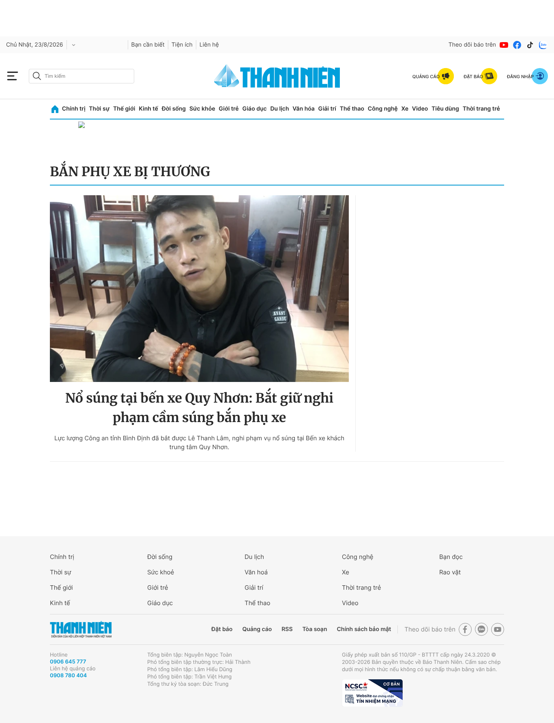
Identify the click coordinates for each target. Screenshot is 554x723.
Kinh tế (148, 108)
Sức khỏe (202, 108)
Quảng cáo (257, 629)
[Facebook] (517, 45)
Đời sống (174, 108)
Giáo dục (254, 108)
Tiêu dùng (445, 108)
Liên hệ (209, 44)
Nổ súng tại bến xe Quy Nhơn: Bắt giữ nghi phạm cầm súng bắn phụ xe (199, 408)
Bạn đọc (451, 557)
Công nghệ (383, 108)
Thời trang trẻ (481, 108)
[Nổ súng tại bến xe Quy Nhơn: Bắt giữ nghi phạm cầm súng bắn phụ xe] (199, 288)
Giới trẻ (228, 108)
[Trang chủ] (55, 109)
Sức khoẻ (160, 572)
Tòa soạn (315, 629)
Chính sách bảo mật (364, 629)
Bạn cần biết (148, 44)
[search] (81, 76)
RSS (286, 629)
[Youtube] (504, 45)
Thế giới (124, 108)
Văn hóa (303, 108)
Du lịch (279, 108)
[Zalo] (543, 45)
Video (420, 108)
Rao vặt (450, 572)
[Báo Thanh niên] (81, 629)
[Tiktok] (530, 45)
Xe (404, 108)
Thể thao (352, 108)
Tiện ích (182, 44)
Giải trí (327, 108)
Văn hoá (256, 572)
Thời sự (99, 108)
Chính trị (74, 108)
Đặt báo (221, 629)
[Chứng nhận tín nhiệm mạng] (372, 693)
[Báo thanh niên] (277, 76)
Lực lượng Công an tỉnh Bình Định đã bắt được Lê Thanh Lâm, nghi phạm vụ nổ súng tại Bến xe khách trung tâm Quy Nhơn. (199, 442)
